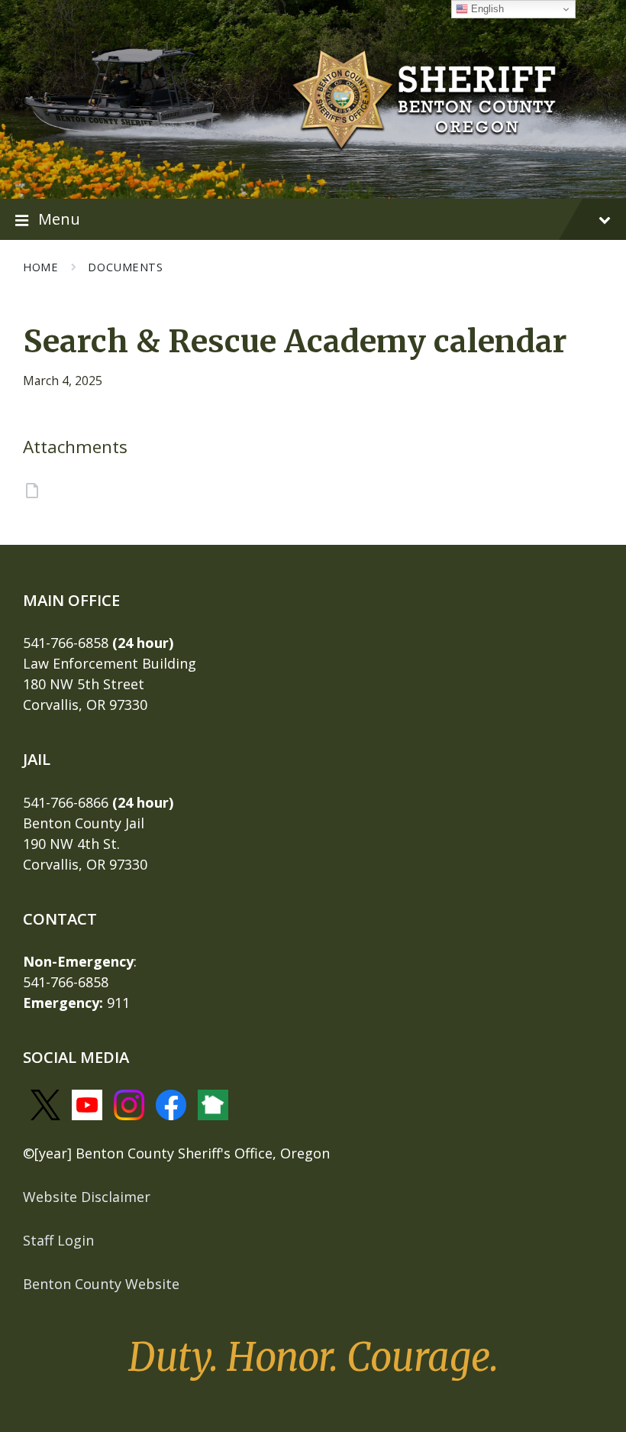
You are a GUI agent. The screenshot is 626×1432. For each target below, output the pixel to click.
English (486, 9)
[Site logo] (424, 98)
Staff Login (58, 1240)
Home (40, 266)
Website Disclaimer (86, 1196)
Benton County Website (101, 1284)
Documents (125, 266)
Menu (59, 218)
